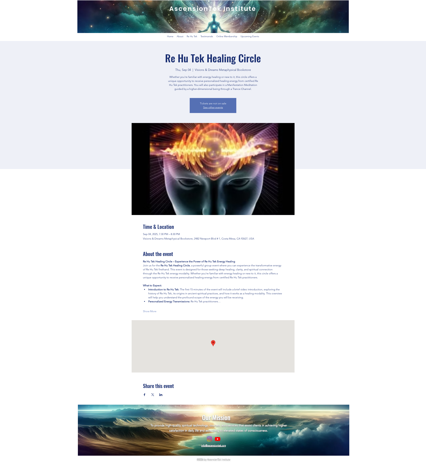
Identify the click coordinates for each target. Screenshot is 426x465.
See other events (213, 107)
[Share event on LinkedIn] (160, 394)
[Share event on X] (152, 394)
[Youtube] (217, 439)
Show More (149, 311)
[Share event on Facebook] (144, 394)
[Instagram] (209, 439)
